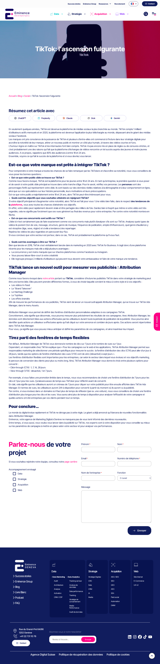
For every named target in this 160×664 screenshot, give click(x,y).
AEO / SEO (115, 577)
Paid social (115, 597)
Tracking (72, 595)
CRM (90, 589)
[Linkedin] (129, 637)
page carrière (70, 461)
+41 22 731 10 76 (28, 636)
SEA (112, 593)
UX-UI (136, 585)
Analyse (57, 589)
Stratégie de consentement (74, 600)
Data (56, 14)
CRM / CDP (58, 597)
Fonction (121, 472)
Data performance (76, 591)
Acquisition (100, 14)
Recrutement (119, 4)
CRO (90, 581)
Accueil (12, 96)
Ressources (103, 4)
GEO (112, 585)
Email (83, 458)
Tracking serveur (75, 581)
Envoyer (141, 530)
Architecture (58, 585)
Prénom (85, 444)
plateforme (16, 204)
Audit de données (75, 612)
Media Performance (74, 607)
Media (90, 597)
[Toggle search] (146, 14)
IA (89, 593)
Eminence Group (89, 4)
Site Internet (138, 577)
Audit (56, 581)
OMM (113, 605)
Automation (115, 601)
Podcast (19, 597)
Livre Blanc (20, 592)
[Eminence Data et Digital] (25, 566)
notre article (48, 278)
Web (122, 14)
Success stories (74, 4)
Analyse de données (73, 586)
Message (85, 487)
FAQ (17, 603)
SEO (112, 581)
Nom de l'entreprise (90, 472)
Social (27, 96)
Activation (58, 593)
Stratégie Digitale (94, 577)
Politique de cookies (118, 654)
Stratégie (77, 14)
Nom (119, 444)
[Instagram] (134, 637)
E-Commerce (139, 581)
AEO (112, 589)
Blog (20, 96)
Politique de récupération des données (81, 654)
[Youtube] (150, 637)
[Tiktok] (145, 637)
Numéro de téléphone (128, 458)
